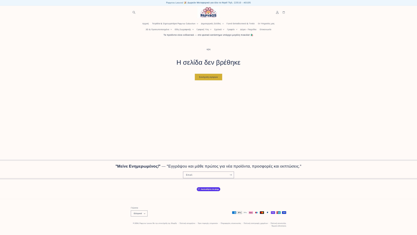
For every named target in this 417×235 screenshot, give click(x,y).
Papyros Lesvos (146, 223)
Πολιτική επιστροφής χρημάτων (256, 223)
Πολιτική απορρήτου (187, 223)
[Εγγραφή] (231, 175)
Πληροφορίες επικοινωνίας (231, 223)
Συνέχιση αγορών (208, 77)
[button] (134, 12)
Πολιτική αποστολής (278, 223)
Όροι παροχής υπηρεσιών (208, 223)
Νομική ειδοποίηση (279, 226)
